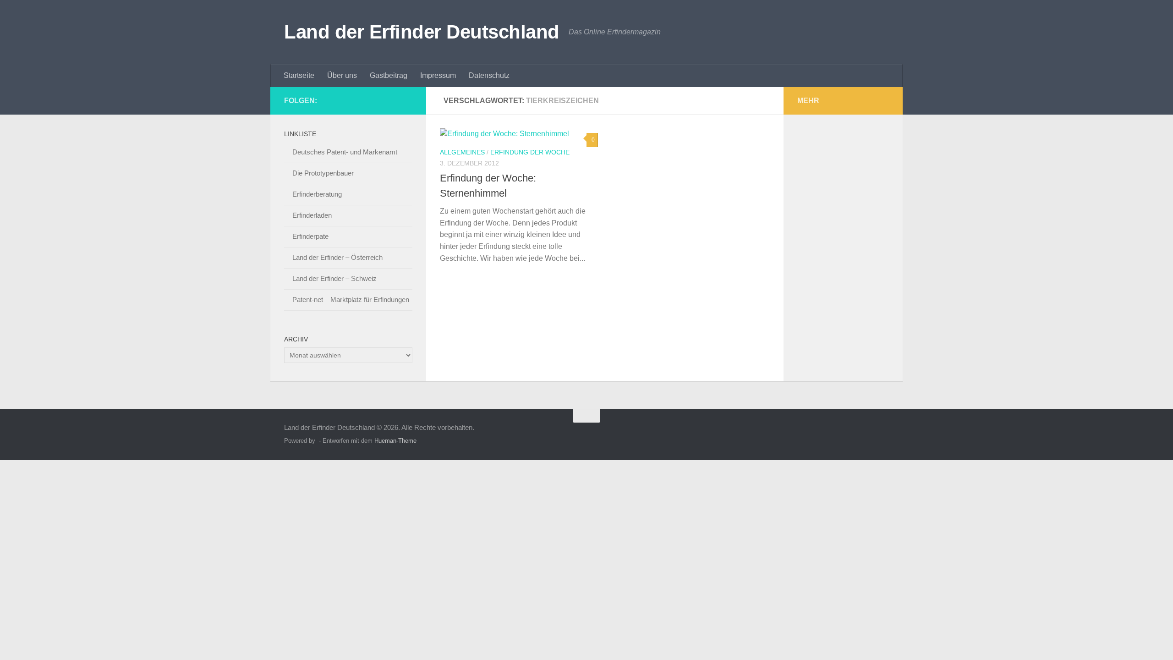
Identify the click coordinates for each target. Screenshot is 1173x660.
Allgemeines (462, 152)
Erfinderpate (310, 236)
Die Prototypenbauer (323, 173)
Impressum (438, 75)
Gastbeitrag (388, 75)
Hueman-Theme (395, 440)
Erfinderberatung (317, 194)
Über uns (342, 75)
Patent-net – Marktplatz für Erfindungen (350, 299)
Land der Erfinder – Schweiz (334, 278)
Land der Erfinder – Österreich (337, 257)
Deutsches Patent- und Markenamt (344, 152)
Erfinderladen (312, 215)
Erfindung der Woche (530, 152)
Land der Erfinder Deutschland (421, 32)
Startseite (299, 75)
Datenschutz (489, 75)
